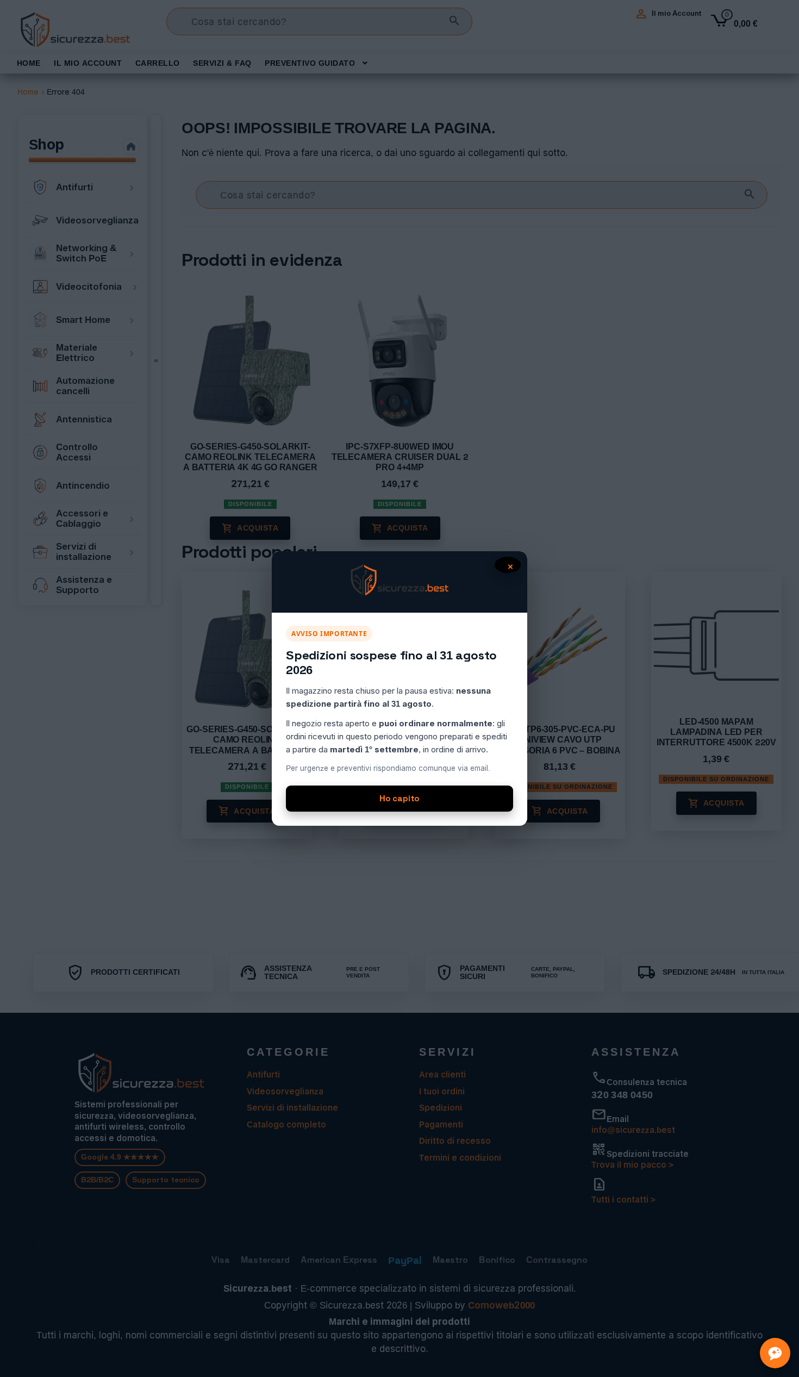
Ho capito (399, 798)
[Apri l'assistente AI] (775, 1353)
